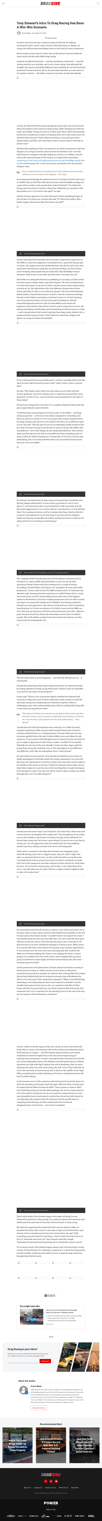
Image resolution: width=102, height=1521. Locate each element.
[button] (51, 38)
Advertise (74, 1487)
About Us (27, 1487)
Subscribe (45, 1361)
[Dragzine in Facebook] (46, 1481)
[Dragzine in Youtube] (56, 1481)
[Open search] (98, 3)
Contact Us (38, 1487)
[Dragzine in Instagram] (51, 1481)
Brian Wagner (50, 1324)
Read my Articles (39, 1408)
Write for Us (63, 1487)
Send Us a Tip (50, 1487)
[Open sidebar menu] (3, 3)
